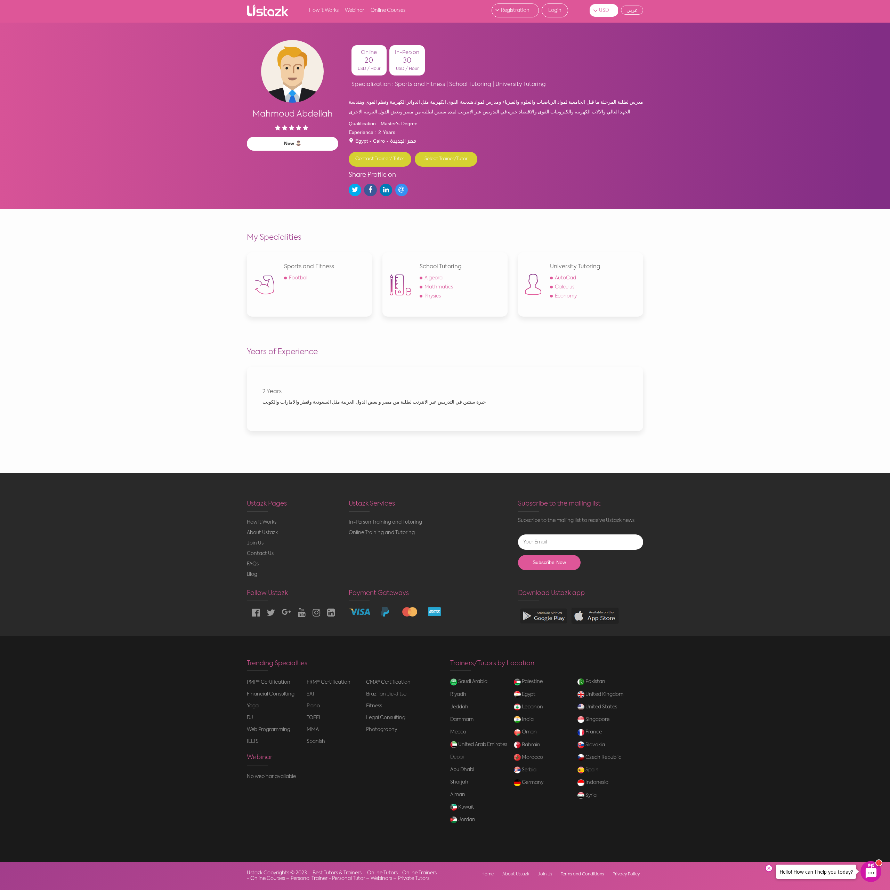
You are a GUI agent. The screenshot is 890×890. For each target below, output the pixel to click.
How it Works (324, 10)
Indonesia (596, 782)
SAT (311, 694)
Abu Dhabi (462, 769)
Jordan (466, 819)
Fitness (374, 706)
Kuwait (465, 807)
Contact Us (260, 553)
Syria (590, 795)
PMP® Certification (268, 682)
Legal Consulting (385, 717)
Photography (381, 729)
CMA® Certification (388, 682)
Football (298, 278)
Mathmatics (438, 287)
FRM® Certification (328, 682)
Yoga (253, 706)
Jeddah (459, 707)
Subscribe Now (549, 562)
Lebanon (532, 707)
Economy (566, 296)
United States (600, 707)
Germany (532, 782)
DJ (250, 717)
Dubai (457, 757)
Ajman (457, 794)
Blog (252, 574)
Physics (432, 296)
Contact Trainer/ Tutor (379, 159)
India (527, 719)
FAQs (253, 564)
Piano (313, 706)
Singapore (596, 719)
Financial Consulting (270, 694)
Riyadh (458, 694)
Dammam (462, 719)
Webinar (354, 10)
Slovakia (594, 744)
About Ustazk (262, 532)
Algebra (433, 278)
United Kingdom (603, 694)
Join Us (255, 543)
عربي (632, 10)
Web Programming (268, 729)
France (593, 732)
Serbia (528, 770)
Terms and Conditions (582, 874)
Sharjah (459, 782)
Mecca (458, 732)
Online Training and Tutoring (382, 532)
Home (488, 874)
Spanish (316, 741)
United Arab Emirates (482, 744)
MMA (313, 729)
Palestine (532, 681)
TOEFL (314, 717)
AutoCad (565, 278)
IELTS (253, 741)
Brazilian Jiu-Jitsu (386, 694)
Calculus (564, 287)
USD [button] (604, 10)
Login (554, 10)
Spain (591, 770)
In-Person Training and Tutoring (385, 522)
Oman (529, 732)
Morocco (532, 757)
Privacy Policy (626, 874)
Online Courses (388, 10)
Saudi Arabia (472, 681)
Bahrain (530, 744)
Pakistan (594, 681)
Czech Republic (602, 757)
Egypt (528, 694)
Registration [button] (515, 10)
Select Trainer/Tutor (446, 159)
